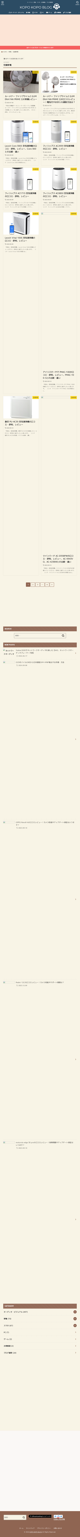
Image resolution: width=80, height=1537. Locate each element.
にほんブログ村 (59, 1519)
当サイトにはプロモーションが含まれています (40, 48)
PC (43, 12)
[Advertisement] (40, 30)
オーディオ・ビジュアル (17, 12)
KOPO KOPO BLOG (36, 1532)
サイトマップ (30, 1528)
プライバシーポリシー (44, 1528)
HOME (5, 52)
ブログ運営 (68, 12)
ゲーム (50, 12)
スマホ (36, 12)
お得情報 (58, 12)
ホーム (21, 1528)
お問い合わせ (58, 1528)
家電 (28, 12)
